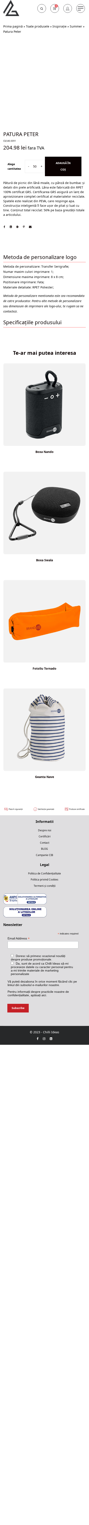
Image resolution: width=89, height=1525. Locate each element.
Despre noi (44, 830)
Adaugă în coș (63, 166)
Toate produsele (37, 26)
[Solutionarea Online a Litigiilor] (25, 912)
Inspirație (59, 26)
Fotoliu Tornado (44, 668)
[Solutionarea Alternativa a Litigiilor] (25, 899)
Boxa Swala (44, 560)
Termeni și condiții (45, 886)
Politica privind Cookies (44, 879)
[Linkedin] (51, 1039)
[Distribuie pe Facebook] (4, 227)
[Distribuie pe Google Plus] (17, 227)
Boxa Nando (44, 452)
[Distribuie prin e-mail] (30, 227)
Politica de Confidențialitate (44, 873)
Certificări (45, 836)
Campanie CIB (44, 855)
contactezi (10, 311)
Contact (44, 843)
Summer (76, 26)
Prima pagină (13, 26)
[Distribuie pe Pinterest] (24, 227)
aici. (44, 995)
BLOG (44, 849)
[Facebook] (37, 1039)
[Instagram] (44, 1039)
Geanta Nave (44, 777)
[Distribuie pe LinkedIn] (11, 227)
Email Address (19, 938)
